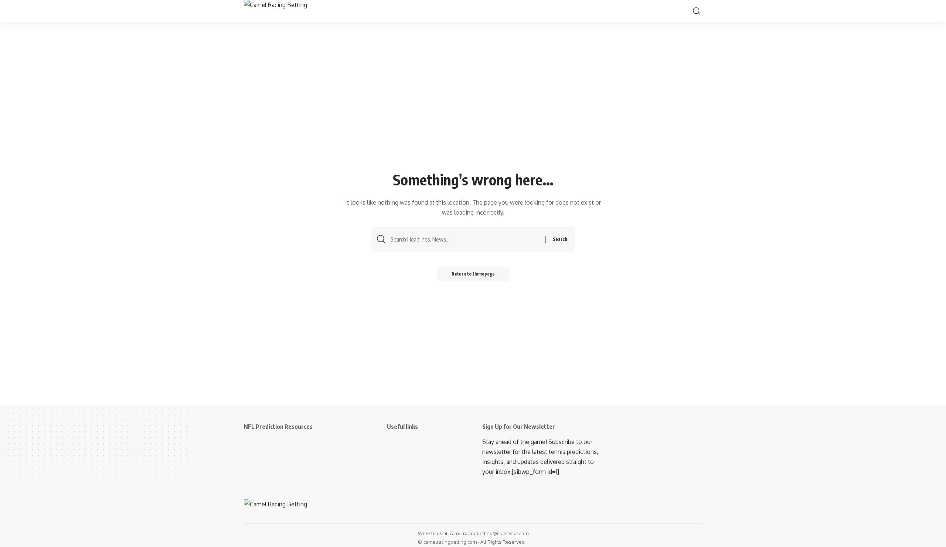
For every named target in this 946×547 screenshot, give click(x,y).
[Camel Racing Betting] (285, 11)
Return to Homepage (473, 274)
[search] (696, 11)
